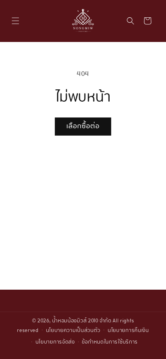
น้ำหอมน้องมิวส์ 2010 (75, 321)
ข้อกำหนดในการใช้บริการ (110, 342)
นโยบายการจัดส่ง (55, 342)
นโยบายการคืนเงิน (128, 331)
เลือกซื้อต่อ (83, 126)
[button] (15, 20)
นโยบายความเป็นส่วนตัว (73, 331)
